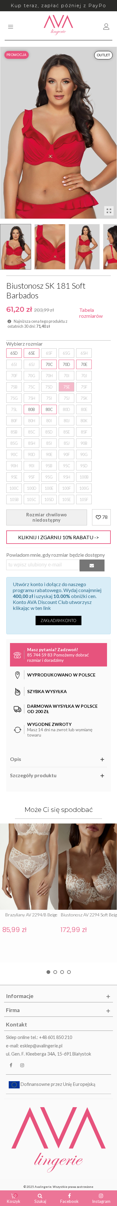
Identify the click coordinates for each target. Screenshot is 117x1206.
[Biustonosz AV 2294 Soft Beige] (87, 866)
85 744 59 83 (39, 654)
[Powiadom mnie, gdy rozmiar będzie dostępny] (92, 565)
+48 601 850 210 (55, 1037)
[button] (48, 972)
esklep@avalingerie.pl (41, 1045)
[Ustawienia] (106, 26)
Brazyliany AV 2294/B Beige (31, 914)
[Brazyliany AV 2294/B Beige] (29, 866)
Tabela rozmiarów (91, 313)
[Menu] (11, 26)
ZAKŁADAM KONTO (58, 620)
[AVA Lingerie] (58, 25)
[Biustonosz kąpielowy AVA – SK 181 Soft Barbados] (109, 210)
